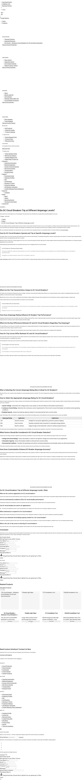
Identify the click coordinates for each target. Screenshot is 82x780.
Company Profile (6, 713)
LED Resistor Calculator (11, 187)
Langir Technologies (4, 259)
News (3, 194)
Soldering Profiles (9, 178)
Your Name (3, 541)
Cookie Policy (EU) (7, 719)
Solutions (4, 161)
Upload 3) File (3, 568)
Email (2, 542)
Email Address (4, 737)
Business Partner (7, 6)
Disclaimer (5, 720)
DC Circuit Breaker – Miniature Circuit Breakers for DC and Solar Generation (10, 614)
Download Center (7, 2)
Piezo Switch (8, 60)
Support (4, 174)
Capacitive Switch (9, 62)
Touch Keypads (8, 121)
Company (7, 192)
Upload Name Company (6, 770)
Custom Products (7, 673)
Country (2, 544)
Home (4, 21)
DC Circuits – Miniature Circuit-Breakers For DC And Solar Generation (23, 43)
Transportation (8, 170)
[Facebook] (3, 743)
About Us (4, 191)
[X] (3, 745)
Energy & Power (8, 172)
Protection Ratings (9, 185)
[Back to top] (6, 755)
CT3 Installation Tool (51, 613)
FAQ (5, 179)
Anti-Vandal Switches (10, 64)
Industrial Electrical (9, 41)
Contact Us (19, 658)
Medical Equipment (9, 165)
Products (4, 23)
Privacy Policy (6, 722)
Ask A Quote (10, 621)
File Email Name (4, 546)
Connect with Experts (6, 655)
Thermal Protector (9, 39)
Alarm (6, 93)
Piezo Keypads (8, 119)
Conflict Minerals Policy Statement (14, 189)
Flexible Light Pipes (30, 613)
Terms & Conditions (7, 726)
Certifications (8, 181)
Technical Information (10, 202)
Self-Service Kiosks (9, 168)
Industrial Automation (10, 163)
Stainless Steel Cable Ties (11, 98)
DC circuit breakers (64, 230)
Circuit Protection (5, 36)
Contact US (5, 203)
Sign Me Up (21, 737)
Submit (1, 580)
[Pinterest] (3, 749)
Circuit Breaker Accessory (11, 100)
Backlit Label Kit (8, 95)
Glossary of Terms (9, 183)
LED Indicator (8, 97)
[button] (41, 14)
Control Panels (5, 116)
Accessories (4, 90)
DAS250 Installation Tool (72, 613)
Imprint (4, 724)
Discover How (6, 148)
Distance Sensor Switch (11, 65)
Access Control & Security (11, 166)
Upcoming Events (9, 200)
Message (3, 551)
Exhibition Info (6, 4)
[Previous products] (1, 590)
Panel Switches (5, 57)
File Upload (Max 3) (5, 552)
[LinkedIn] (3, 747)
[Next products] (4, 590)
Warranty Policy (6, 717)
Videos (6, 198)
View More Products (5, 587)
